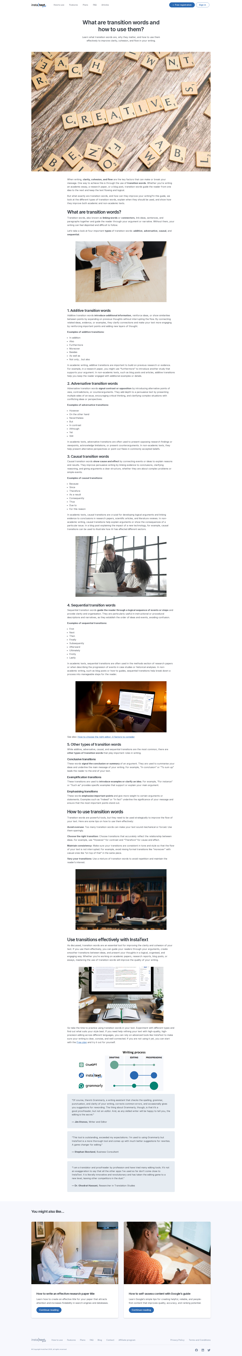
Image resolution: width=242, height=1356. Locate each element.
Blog (100, 1340)
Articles (105, 5)
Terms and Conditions (200, 1340)
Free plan (82, 1042)
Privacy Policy (177, 1340)
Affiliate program (127, 1340)
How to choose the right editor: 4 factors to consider (106, 736)
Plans (85, 5)
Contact (110, 1340)
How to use (59, 5)
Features (73, 5)
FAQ (95, 5)
